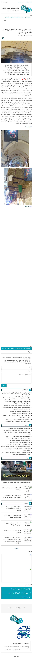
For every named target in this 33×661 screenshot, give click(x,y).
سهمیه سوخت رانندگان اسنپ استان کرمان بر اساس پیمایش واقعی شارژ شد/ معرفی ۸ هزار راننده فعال (17, 420)
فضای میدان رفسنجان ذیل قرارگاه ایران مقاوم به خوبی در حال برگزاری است (16, 394)
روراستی (9, 646)
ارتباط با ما (25, 2)
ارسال (4, 386)
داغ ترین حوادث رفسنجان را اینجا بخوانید (20, 589)
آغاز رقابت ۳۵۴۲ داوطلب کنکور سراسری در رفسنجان (17, 405)
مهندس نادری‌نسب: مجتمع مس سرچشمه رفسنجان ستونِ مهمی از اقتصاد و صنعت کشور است (15, 453)
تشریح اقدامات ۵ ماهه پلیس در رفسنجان (20, 411)
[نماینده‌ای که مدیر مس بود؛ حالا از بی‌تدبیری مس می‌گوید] (16, 519)
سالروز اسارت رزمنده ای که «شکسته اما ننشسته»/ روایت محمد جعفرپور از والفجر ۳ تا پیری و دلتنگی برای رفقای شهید (16, 432)
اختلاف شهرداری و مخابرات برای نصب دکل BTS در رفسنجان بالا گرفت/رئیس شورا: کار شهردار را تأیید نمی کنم (15, 445)
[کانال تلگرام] (16, 548)
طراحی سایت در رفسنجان (10, 650)
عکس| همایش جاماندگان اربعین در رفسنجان (19, 428)
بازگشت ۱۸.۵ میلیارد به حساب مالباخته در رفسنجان (17, 399)
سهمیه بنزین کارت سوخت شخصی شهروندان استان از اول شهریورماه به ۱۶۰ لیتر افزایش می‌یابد (16, 408)
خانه (31, 2)
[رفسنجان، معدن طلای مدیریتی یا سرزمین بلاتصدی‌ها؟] (16, 526)
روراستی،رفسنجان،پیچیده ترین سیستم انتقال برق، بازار (16, 348)
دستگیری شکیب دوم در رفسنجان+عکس (20, 442)
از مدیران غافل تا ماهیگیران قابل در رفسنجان (20, 593)
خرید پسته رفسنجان (26, 597)
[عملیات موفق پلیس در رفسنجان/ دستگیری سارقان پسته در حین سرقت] (16, 499)
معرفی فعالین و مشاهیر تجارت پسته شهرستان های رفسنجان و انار (17, 449)
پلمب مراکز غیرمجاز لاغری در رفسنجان (21, 413)
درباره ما (20, 2)
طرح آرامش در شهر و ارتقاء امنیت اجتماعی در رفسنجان (17, 17)
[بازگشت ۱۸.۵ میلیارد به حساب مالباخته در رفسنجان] (16, 491)
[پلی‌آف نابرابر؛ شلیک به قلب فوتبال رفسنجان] (16, 534)
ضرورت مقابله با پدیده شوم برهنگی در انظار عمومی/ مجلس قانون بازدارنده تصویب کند (17, 402)
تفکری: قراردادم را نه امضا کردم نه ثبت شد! (20, 440)
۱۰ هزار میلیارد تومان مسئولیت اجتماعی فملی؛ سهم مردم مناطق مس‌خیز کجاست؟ (16, 416)
